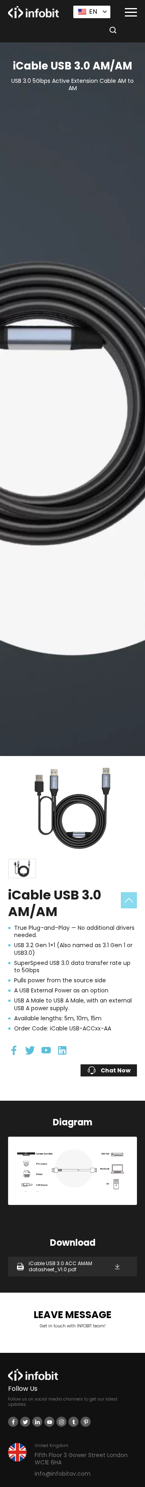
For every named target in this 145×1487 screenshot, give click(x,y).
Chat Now (115, 1070)
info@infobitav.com (63, 1473)
